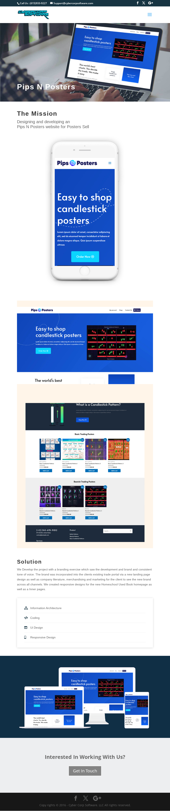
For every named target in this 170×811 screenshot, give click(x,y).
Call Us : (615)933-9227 (33, 3)
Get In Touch (85, 771)
